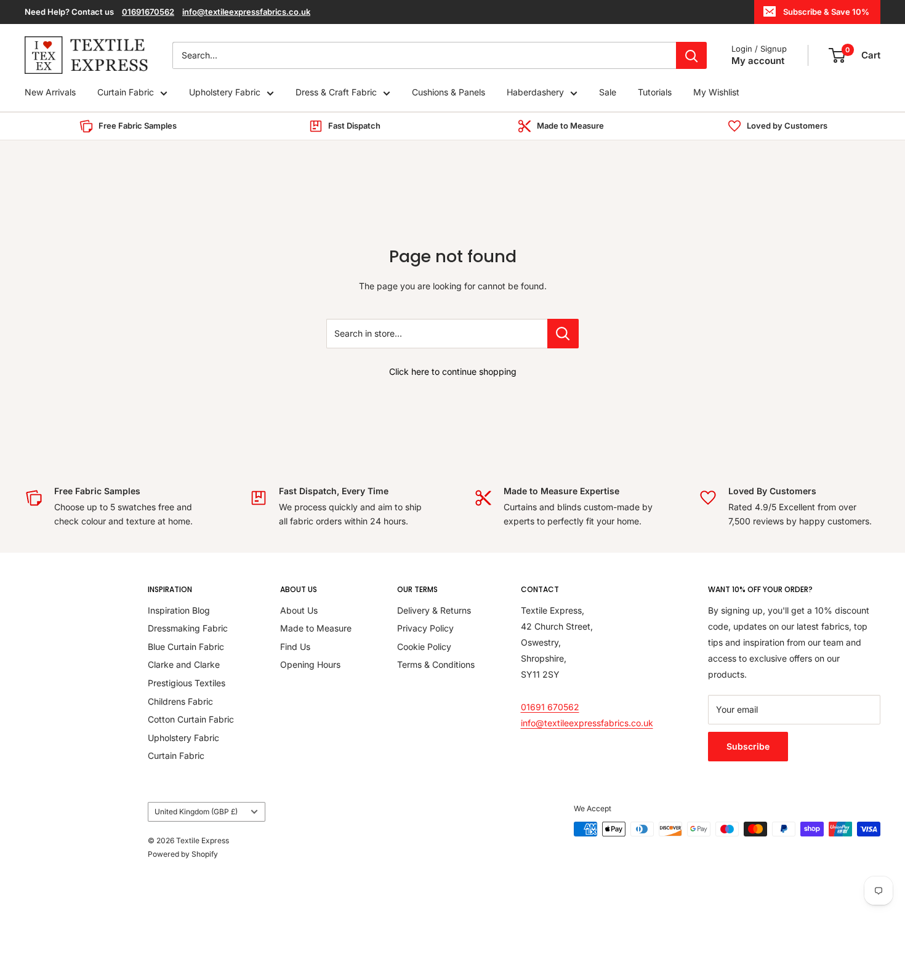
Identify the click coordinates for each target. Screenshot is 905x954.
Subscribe (748, 746)
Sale (607, 92)
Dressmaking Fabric (188, 628)
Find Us (295, 646)
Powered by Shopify (183, 854)
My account (757, 60)
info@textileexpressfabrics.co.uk (246, 12)
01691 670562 (550, 707)
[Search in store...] (563, 333)
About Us (299, 610)
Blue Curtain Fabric (186, 646)
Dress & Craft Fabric (336, 92)
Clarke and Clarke (184, 664)
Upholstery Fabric (224, 92)
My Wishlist (716, 92)
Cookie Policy (424, 646)
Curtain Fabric (125, 92)
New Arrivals (50, 92)
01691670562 (148, 12)
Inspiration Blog (179, 610)
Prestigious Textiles (186, 683)
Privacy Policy (425, 628)
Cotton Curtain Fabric (191, 719)
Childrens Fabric (180, 701)
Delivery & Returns (434, 610)
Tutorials (655, 92)
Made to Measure (316, 628)
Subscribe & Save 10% (826, 12)
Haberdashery (535, 92)
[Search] (691, 55)
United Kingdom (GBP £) (196, 811)
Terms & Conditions (436, 664)
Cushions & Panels (448, 92)
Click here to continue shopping (453, 371)
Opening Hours (310, 664)
